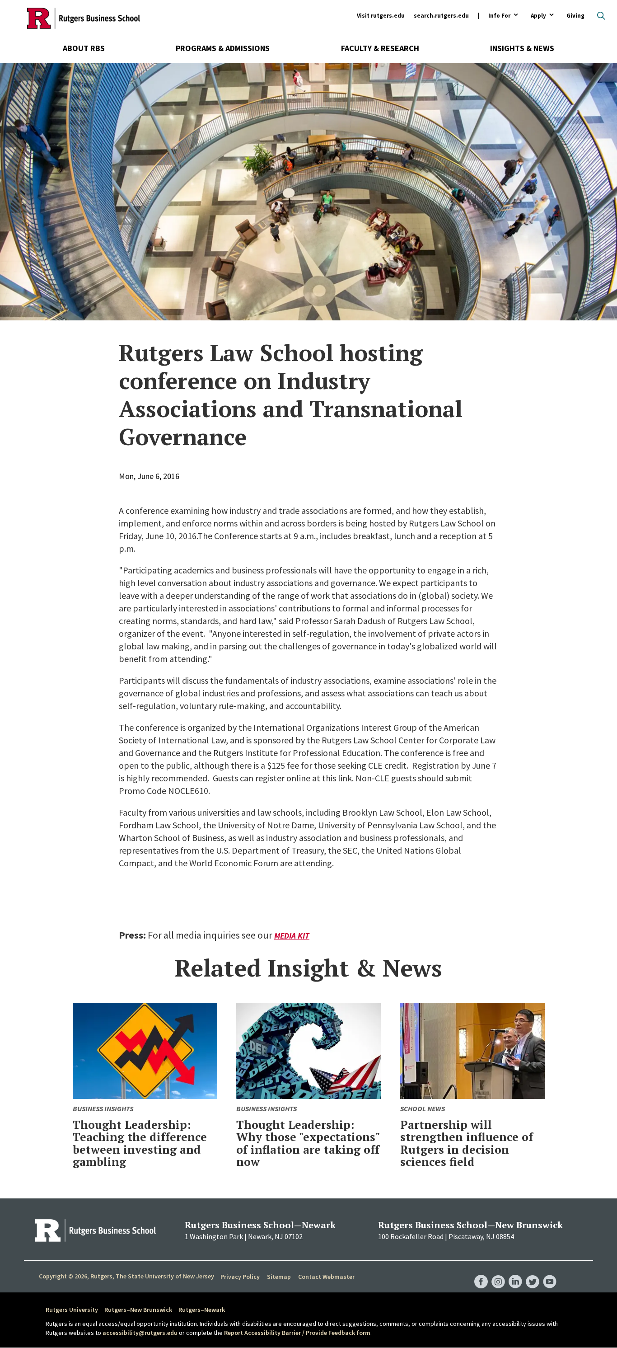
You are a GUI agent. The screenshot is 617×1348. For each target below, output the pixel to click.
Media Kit (291, 935)
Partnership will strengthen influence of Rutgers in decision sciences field (466, 1143)
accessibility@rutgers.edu (140, 1333)
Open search (601, 16)
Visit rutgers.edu (381, 15)
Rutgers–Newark (201, 1310)
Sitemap (279, 1277)
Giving (575, 15)
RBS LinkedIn (515, 1272)
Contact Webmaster (326, 1277)
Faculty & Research (380, 48)
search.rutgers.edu (441, 15)
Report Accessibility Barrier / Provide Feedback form (297, 1333)
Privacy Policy (240, 1277)
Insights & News (522, 48)
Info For (499, 16)
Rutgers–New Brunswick (138, 1310)
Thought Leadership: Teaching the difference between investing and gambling (140, 1143)
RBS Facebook (481, 1272)
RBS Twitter (532, 1272)
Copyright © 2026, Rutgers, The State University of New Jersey (126, 1276)
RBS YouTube (549, 1272)
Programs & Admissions (223, 48)
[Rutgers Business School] (83, 18)
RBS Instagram (498, 1272)
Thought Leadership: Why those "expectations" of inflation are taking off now (307, 1143)
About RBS (84, 48)
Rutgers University (72, 1310)
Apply (538, 16)
